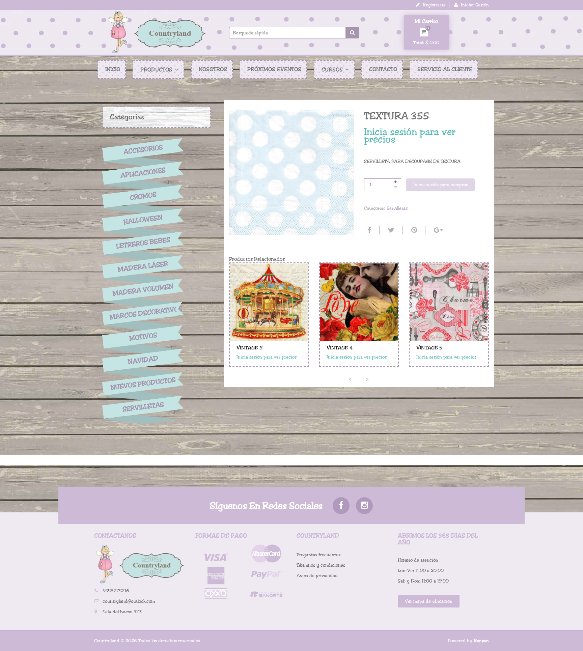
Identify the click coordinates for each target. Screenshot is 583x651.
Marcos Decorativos (143, 313)
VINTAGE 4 (340, 347)
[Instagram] (364, 505)
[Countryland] (156, 32)
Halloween (143, 220)
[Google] (437, 230)
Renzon (481, 641)
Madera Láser (143, 266)
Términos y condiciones (321, 565)
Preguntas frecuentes (318, 555)
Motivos (143, 337)
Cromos (143, 196)
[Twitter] (390, 230)
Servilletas (143, 407)
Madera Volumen (143, 290)
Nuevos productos (143, 384)
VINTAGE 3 (249, 347)
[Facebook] (368, 230)
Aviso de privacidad (317, 575)
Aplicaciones (143, 173)
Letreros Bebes (143, 243)
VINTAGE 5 (429, 347)
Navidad (143, 360)
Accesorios (143, 149)
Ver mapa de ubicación (428, 601)
